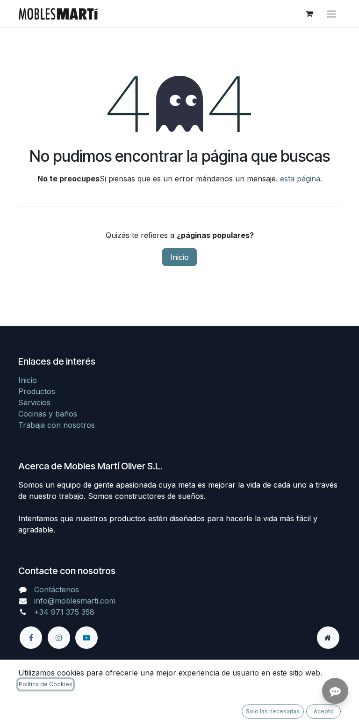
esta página (300, 178)
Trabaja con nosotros (56, 425)
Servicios (34, 402)
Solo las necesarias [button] (273, 711)
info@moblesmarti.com (74, 600)
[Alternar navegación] (331, 13)
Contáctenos (56, 589)
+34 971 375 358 (64, 612)
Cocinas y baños (47, 413)
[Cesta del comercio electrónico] (309, 13)
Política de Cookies (45, 684)
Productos (36, 391)
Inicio (179, 257)
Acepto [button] (324, 711)
